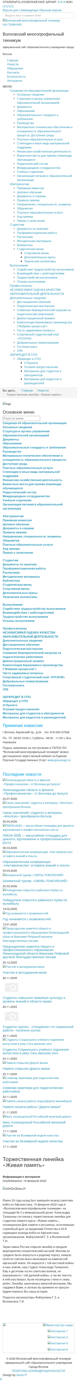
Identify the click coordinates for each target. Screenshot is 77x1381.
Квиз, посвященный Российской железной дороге (34, 1124)
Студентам (17, 224)
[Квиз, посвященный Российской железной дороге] (37, 1116)
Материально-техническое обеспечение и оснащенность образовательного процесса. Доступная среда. (45, 131)
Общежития (25, 208)
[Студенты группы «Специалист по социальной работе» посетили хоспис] (12, 1016)
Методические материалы (34, 241)
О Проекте (31, 363)
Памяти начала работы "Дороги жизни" (32, 1106)
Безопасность (16, 76)
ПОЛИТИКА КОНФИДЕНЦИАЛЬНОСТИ (38, 1371)
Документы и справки (31, 196)
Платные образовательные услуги (40, 139)
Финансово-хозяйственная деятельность (44, 151)
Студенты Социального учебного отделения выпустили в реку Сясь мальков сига (36, 1051)
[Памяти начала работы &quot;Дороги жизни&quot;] (37, 1101)
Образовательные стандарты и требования (37, 117)
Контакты (13, 72)
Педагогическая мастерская (35, 306)
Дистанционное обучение (34, 302)
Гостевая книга (27, 347)
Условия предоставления (41, 367)
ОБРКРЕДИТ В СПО (23, 355)
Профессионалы (21, 285)
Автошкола (14, 80)
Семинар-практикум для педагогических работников (33, 1089)
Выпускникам (19, 265)
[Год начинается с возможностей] (25, 913)
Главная (12, 60)
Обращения (15, 68)
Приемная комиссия (30, 188)
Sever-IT (21, 1375)
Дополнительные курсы (40, 257)
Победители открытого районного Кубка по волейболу (35, 901)
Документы (24, 107)
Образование (26, 111)
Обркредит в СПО (29, 359)
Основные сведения (30, 94)
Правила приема (28, 200)
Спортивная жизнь (36, 253)
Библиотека (25, 245)
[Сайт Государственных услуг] (58, 1331)
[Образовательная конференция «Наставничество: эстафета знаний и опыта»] (38, 854)
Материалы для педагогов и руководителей (43, 381)
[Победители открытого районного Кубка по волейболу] (38, 892)
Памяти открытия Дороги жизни (26, 1068)
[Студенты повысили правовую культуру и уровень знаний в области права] (12, 987)
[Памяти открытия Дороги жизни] (25, 1062)
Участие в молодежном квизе (25, 972)
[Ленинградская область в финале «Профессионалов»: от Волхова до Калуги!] (38, 782)
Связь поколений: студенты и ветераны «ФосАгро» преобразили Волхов (32, 814)
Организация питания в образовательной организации (44, 178)
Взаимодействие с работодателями (40, 273)
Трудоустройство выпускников (37, 277)
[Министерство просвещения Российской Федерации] (58, 1337)
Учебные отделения (30, 172)
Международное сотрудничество (39, 168)
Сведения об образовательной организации (39, 90)
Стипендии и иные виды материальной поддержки (43, 145)
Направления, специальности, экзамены (44, 204)
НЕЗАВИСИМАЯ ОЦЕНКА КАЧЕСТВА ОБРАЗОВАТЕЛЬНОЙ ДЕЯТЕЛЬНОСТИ (37, 292)
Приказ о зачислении (31, 221)
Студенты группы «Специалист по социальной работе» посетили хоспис (38, 1028)
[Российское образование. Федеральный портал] (58, 1343)
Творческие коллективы (40, 261)
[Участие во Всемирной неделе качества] (31, 1135)
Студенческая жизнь (30, 249)
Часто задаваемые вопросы (36, 330)
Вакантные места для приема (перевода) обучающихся (44, 157)
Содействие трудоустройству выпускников (45, 269)
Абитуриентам (19, 184)
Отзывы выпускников (31, 281)
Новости (12, 64)
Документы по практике (32, 229)
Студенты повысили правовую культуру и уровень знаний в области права (34, 999)
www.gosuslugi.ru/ (59, 760)
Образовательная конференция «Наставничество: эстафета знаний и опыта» (36, 863)
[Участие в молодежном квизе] (24, 966)
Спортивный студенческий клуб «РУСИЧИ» (38, 336)
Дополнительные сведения (28, 298)
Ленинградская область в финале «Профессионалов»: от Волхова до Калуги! (35, 791)
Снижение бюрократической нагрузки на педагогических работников (44, 312)
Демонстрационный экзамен (36, 318)
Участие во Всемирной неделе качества (33, 1141)
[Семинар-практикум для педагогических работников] (38, 1080)
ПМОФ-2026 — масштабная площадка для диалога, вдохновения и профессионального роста (37, 839)
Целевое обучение (29, 192)
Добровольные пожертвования (38, 342)
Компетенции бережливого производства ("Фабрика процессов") (44, 324)
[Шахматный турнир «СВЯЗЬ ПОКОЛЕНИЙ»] (33, 875)
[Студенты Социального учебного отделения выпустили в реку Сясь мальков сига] (38, 1041)
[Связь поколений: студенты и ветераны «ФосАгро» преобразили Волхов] (38, 804)
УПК (20, 351)
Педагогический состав (32, 164)
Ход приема (25, 216)
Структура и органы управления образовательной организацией (38, 100)
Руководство (25, 123)
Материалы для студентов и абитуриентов (42, 373)
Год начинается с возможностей (27, 919)
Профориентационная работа (37, 233)
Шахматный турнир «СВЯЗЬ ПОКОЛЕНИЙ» (35, 880)
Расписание (25, 237)
